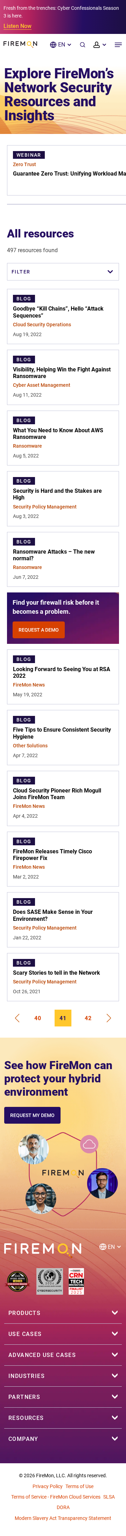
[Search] (82, 45)
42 (88, 1018)
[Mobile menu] (118, 45)
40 (37, 1018)
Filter (21, 272)
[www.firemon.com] (20, 44)
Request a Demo (39, 630)
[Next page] (109, 1018)
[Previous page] (17, 1018)
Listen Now (17, 26)
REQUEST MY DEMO (32, 1115)
